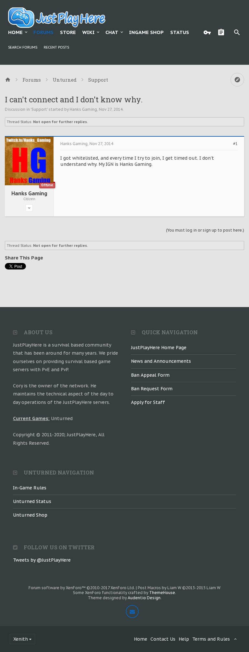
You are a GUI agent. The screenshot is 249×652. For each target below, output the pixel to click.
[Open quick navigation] (237, 79)
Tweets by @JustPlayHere (42, 560)
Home (15, 32)
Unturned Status (32, 501)
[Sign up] (223, 32)
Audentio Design (144, 597)
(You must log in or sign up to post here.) (205, 230)
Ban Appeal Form (150, 375)
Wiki (88, 32)
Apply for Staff (148, 402)
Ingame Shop (146, 32)
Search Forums (22, 47)
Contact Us (162, 639)
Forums (43, 32)
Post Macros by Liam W (179, 587)
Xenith (20, 639)
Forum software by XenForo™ (82, 587)
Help (184, 639)
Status (179, 32)
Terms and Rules (211, 639)
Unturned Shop (30, 515)
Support (39, 109)
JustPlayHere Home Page (158, 347)
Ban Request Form (151, 389)
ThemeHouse (162, 592)
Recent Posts (56, 47)
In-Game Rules (29, 488)
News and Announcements (161, 361)
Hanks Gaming (83, 109)
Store (68, 32)
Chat (111, 32)
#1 (235, 144)
